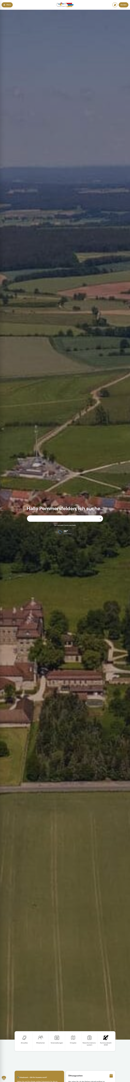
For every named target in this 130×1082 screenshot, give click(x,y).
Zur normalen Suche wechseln (65, 525)
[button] (65, 532)
